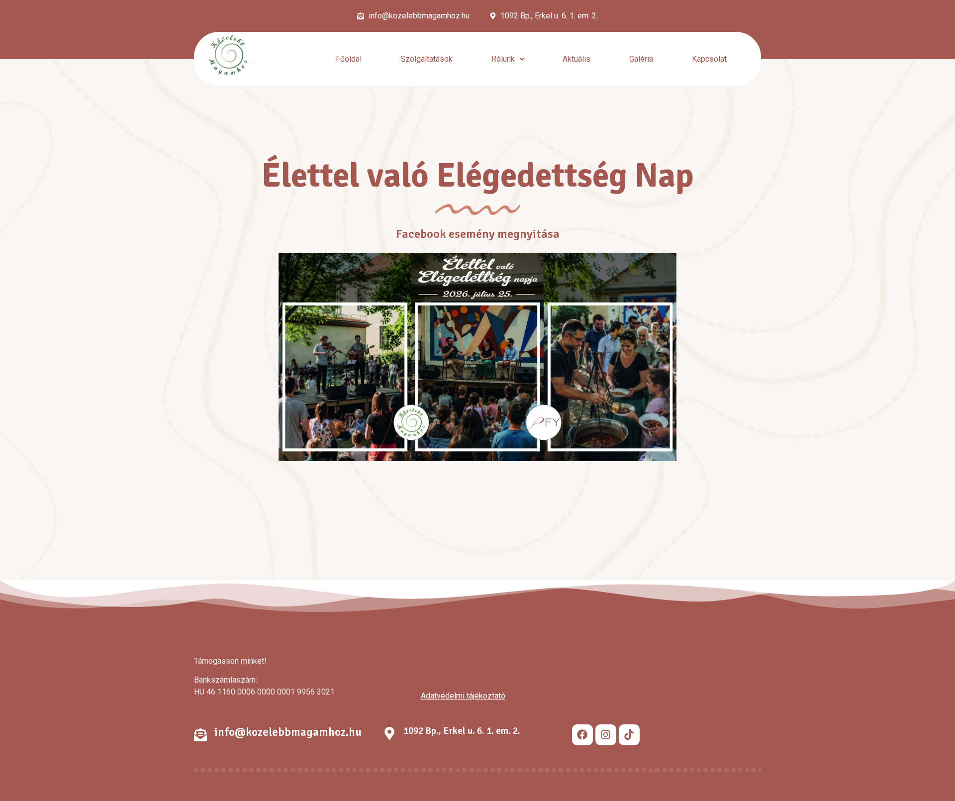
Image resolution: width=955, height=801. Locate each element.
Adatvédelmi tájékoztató (463, 696)
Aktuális (576, 59)
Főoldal (349, 59)
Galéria (641, 59)
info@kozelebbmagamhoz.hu (288, 732)
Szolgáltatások (426, 59)
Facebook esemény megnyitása (478, 233)
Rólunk (503, 59)
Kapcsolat (709, 59)
